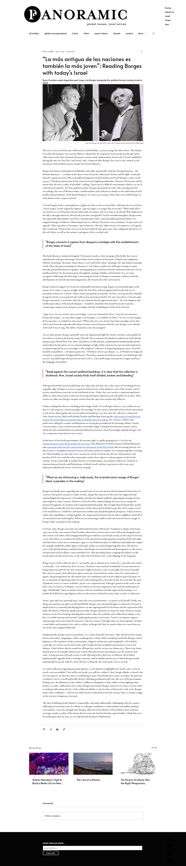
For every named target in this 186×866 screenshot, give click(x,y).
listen (168, 20)
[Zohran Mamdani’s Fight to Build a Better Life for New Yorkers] (48, 764)
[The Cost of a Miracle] (93, 764)
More (140, 33)
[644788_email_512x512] (169, 838)
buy (167, 24)
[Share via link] (64, 729)
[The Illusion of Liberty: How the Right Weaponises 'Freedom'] (137, 764)
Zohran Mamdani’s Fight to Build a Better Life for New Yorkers (47, 781)
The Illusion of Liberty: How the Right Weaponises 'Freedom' (135, 781)
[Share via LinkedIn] (57, 729)
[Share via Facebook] (44, 729)
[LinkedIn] (169, 853)
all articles (34, 33)
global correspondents (56, 33)
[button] (153, 33)
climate (116, 33)
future (75, 33)
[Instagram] (169, 846)
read (167, 16)
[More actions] (141, 51)
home (168, 7)
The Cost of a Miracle (88, 779)
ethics (86, 33)
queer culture (101, 33)
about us (169, 12)
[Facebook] (169, 860)
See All (154, 747)
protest (129, 33)
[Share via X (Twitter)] (50, 729)
